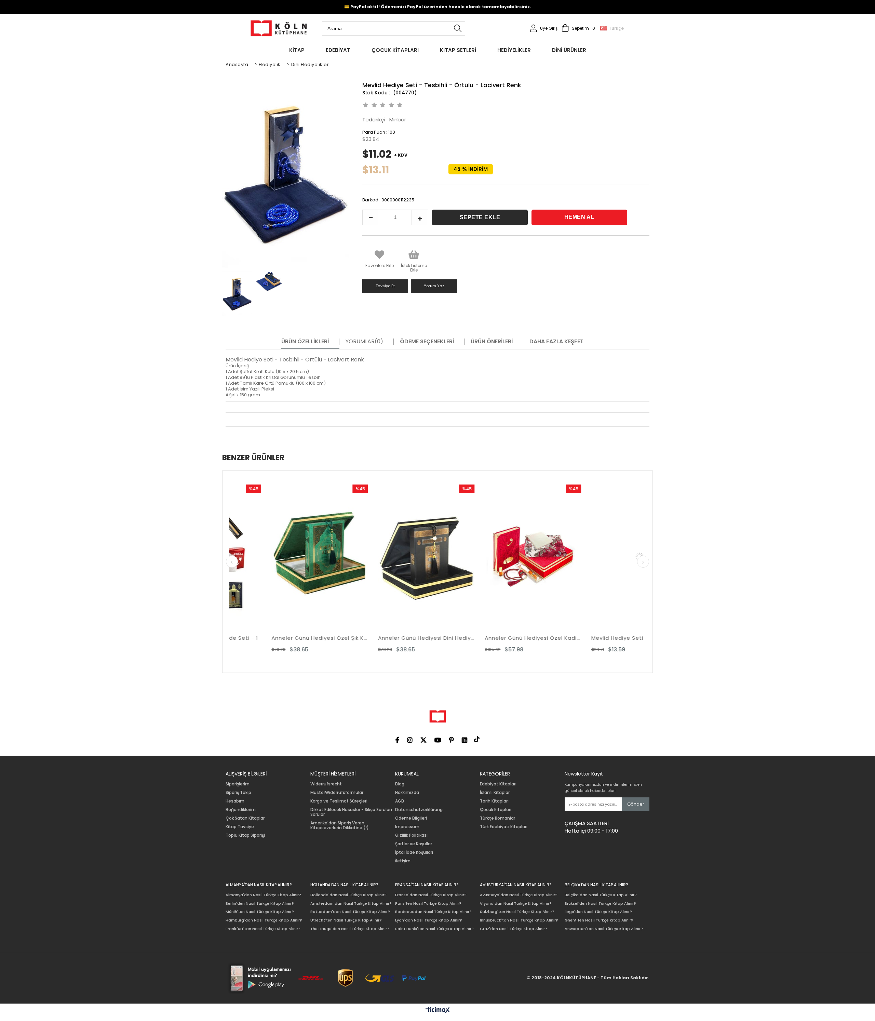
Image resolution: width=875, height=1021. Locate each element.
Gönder (635, 804)
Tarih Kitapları (494, 801)
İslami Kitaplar (495, 792)
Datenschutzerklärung (419, 809)
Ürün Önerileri (492, 342)
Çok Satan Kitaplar (245, 818)
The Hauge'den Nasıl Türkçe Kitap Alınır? (349, 929)
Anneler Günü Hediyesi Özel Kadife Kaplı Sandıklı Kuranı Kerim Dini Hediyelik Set (461, 637)
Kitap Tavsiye (240, 826)
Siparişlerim (238, 784)
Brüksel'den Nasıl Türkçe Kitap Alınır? (600, 903)
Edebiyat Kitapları (498, 784)
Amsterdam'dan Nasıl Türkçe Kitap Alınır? (351, 903)
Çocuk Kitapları (495, 809)
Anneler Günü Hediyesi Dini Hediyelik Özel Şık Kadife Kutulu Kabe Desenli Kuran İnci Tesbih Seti (355, 637)
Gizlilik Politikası (411, 835)
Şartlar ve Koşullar (413, 843)
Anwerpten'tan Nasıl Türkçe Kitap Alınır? (604, 929)
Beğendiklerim (241, 809)
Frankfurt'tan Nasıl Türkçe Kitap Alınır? (263, 929)
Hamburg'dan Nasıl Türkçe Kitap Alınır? (264, 920)
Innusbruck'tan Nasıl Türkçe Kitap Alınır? (519, 920)
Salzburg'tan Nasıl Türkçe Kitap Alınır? (517, 912)
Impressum (407, 826)
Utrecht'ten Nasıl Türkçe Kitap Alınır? (346, 920)
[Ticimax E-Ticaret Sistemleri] (438, 1010)
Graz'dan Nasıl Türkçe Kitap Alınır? (513, 929)
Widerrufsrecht (326, 784)
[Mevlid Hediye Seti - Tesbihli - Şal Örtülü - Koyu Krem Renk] (568, 557)
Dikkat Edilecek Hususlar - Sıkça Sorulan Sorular (351, 812)
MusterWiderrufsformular (336, 792)
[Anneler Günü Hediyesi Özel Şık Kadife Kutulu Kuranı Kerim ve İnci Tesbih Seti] (248, 557)
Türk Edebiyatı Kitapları (503, 826)
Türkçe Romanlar (497, 818)
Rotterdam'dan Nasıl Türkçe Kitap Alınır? (350, 912)
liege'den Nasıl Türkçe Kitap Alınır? (598, 912)
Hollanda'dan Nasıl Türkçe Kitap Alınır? (348, 895)
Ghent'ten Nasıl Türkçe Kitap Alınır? (599, 920)
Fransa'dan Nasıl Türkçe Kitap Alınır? (431, 895)
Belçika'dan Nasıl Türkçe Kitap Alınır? (601, 895)
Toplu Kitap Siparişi (245, 835)
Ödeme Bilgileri (411, 818)
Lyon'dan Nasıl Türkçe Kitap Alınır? (428, 920)
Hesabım (235, 801)
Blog (399, 784)
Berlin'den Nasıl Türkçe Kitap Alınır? (260, 903)
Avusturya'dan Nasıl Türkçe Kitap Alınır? (518, 895)
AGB (399, 801)
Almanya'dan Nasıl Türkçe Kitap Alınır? (263, 895)
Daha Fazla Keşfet (556, 342)
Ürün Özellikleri (305, 342)
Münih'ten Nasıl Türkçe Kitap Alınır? (260, 912)
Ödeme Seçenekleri (427, 342)
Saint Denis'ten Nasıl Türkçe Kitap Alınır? (434, 929)
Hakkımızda (407, 792)
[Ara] (457, 28)
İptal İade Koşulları (414, 852)
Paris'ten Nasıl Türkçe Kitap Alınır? (428, 903)
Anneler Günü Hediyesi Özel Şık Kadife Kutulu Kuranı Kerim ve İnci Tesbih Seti (248, 637)
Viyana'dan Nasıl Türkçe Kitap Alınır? (516, 903)
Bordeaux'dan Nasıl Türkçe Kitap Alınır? (433, 912)
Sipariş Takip (238, 792)
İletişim (402, 861)
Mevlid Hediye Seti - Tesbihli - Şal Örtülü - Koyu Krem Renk (568, 637)
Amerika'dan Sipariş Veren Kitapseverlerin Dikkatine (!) (339, 825)
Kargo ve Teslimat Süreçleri (338, 801)
